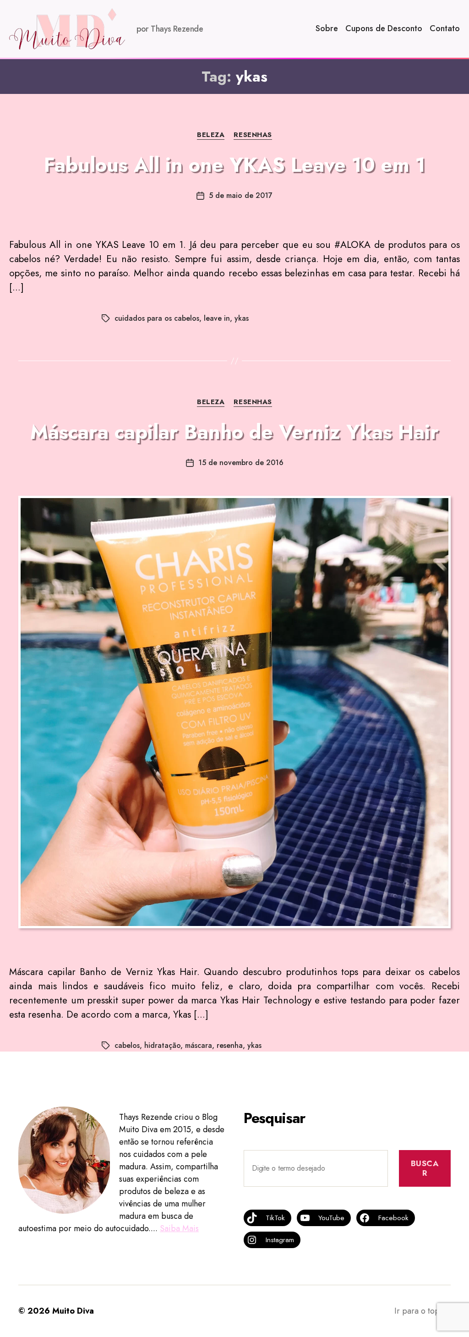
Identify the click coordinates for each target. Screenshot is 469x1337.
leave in (217, 318)
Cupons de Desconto (383, 29)
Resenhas (253, 135)
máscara (198, 1045)
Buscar (425, 1168)
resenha (230, 1045)
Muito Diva (73, 1311)
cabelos (127, 1045)
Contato (445, 29)
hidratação (162, 1045)
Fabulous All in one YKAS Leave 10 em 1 (234, 165)
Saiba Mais (179, 1228)
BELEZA (210, 135)
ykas (241, 318)
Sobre (327, 29)
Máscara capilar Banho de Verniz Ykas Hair (234, 432)
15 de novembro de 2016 (241, 462)
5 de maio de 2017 (241, 195)
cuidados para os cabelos (157, 318)
